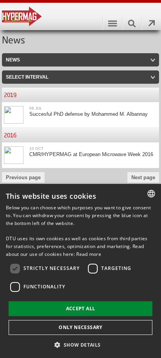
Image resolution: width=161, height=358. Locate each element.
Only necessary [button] (80, 327)
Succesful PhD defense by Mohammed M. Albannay (88, 114)
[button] (80, 344)
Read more (88, 254)
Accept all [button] (80, 308)
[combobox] (151, 194)
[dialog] (80, 271)
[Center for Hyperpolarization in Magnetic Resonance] (80, 16)
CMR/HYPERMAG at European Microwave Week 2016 (91, 154)
